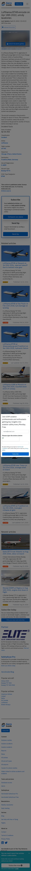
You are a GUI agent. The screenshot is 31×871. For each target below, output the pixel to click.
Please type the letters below (12, 435)
